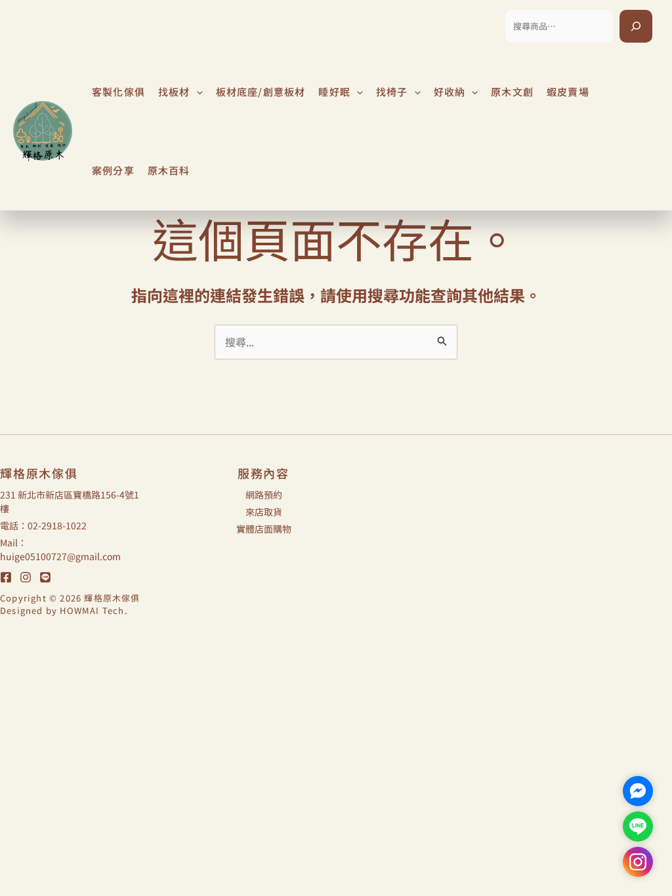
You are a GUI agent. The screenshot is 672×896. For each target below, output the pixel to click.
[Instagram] (26, 577)
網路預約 (263, 494)
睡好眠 (334, 91)
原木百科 (169, 170)
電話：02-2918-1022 (43, 525)
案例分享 (113, 170)
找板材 (174, 91)
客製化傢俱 (118, 91)
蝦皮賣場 (568, 91)
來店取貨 (263, 511)
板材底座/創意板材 (261, 91)
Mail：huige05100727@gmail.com (60, 549)
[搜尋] (636, 26)
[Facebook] (6, 577)
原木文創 (512, 91)
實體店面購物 (263, 528)
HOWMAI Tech (92, 610)
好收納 (450, 91)
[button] (196, 91)
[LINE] (45, 577)
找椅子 (392, 91)
